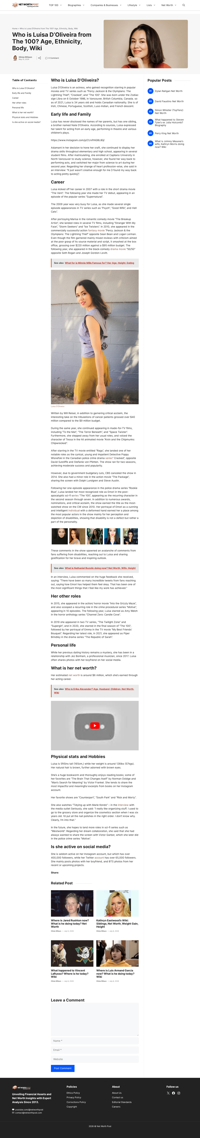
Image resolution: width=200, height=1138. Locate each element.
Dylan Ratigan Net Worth (168, 91)
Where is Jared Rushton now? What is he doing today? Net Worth (70, 923)
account (99, 857)
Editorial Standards (122, 1102)
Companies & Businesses (104, 5)
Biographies (74, 5)
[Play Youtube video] (95, 725)
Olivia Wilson (25, 57)
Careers (116, 1106)
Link (47, 58)
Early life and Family (21, 93)
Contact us (117, 1097)
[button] (184, 5)
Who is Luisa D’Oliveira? (23, 88)
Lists (149, 5)
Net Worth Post (104, 1126)
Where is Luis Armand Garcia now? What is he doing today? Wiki (115, 973)
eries (76, 495)
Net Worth (167, 5)
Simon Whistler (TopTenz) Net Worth (169, 111)
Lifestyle (132, 5)
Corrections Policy (76, 1102)
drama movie (118, 249)
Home (15, 28)
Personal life (18, 107)
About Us (117, 1092)
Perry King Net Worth (167, 133)
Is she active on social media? (26, 122)
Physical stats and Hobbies (25, 117)
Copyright (72, 1106)
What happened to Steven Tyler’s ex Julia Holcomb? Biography (169, 122)
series (108, 458)
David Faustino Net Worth (169, 101)
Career (15, 98)
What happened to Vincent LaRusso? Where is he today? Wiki (69, 973)
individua (73, 510)
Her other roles (19, 102)
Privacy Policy (74, 1097)
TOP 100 (53, 5)
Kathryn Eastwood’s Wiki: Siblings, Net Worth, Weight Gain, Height (117, 923)
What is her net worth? (23, 112)
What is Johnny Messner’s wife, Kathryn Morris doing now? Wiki (169, 144)
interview (123, 804)
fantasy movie (96, 230)
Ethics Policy (73, 1092)
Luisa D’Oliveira (57, 406)
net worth (74, 675)
